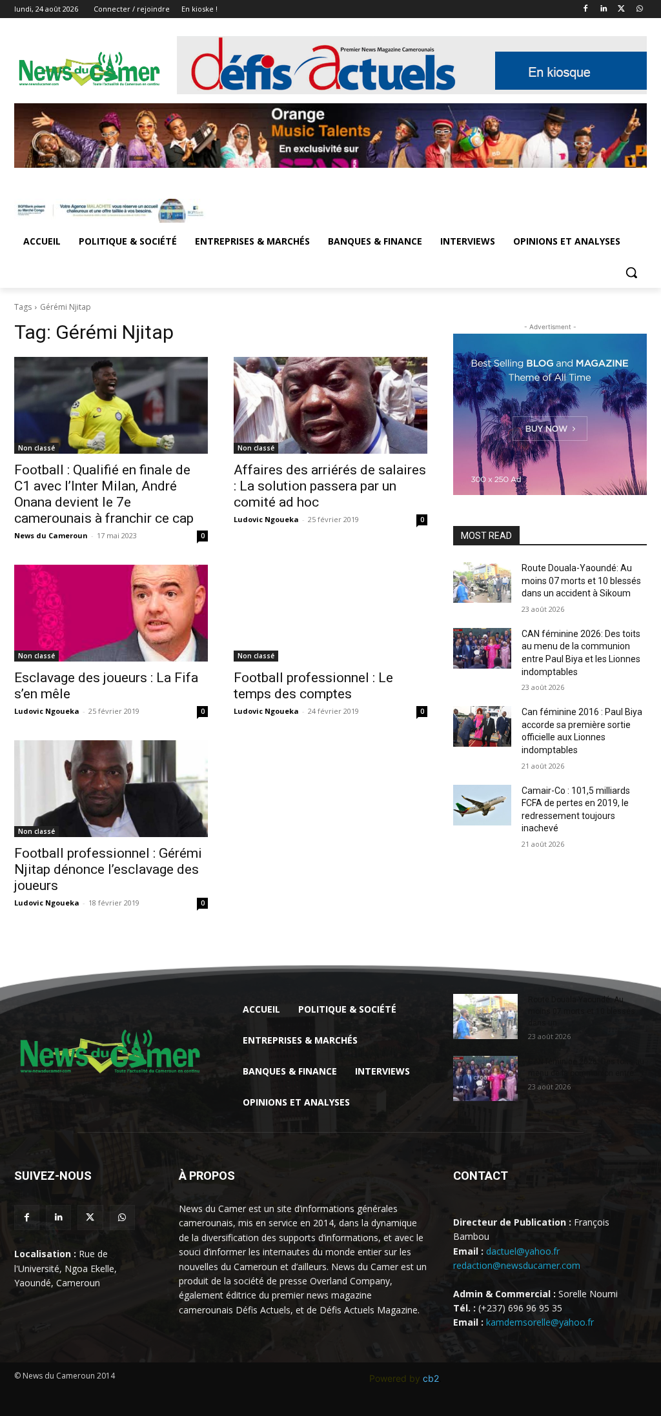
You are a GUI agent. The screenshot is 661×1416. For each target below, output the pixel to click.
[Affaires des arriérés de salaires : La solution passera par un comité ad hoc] (330, 405)
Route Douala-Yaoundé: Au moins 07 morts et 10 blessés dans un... (581, 1011)
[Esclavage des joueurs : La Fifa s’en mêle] (111, 613)
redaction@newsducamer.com (516, 1265)
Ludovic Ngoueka (266, 519)
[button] (631, 272)
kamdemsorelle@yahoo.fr (540, 1322)
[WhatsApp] (639, 9)
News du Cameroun (51, 535)
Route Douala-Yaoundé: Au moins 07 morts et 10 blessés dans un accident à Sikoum (581, 580)
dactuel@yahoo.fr (523, 1251)
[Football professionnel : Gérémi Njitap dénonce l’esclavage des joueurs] (111, 788)
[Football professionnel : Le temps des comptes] (330, 613)
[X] (621, 9)
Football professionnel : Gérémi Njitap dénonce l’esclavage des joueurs (108, 869)
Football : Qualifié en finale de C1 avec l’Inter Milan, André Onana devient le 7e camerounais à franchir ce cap (104, 494)
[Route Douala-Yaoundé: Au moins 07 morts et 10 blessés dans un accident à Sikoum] (482, 582)
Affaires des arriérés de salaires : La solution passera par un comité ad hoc (330, 486)
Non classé (36, 447)
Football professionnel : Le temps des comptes (313, 686)
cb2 (431, 1378)
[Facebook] (585, 9)
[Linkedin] (603, 9)
